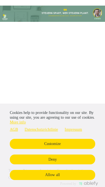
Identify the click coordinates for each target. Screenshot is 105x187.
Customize (52, 144)
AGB (14, 129)
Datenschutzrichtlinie (41, 129)
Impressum (73, 129)
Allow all (52, 175)
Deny (52, 159)
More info (18, 122)
